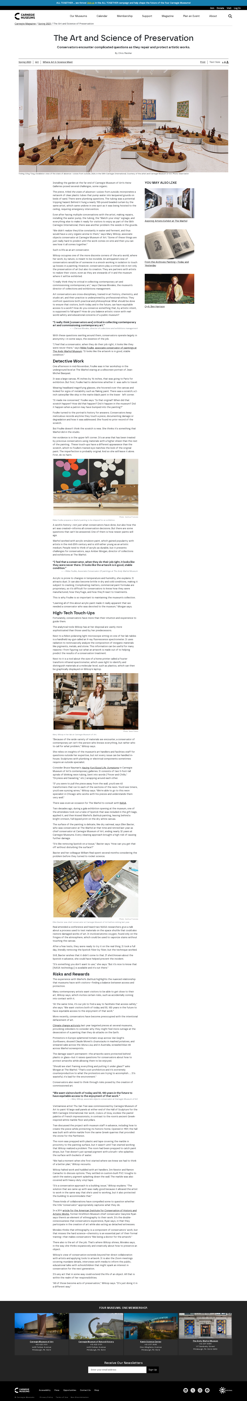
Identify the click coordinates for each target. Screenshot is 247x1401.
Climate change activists (66, 1026)
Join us (90, 3)
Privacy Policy (46, 1397)
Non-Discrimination (80, 1397)
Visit (229, 8)
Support (147, 16)
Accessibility (45, 1390)
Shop (96, 1390)
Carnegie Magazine (25, 24)
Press (56, 1390)
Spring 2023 (44, 24)
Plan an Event (191, 16)
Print (202, 62)
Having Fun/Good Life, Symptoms (100, 768)
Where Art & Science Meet (58, 62)
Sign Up (152, 1370)
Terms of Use (62, 1397)
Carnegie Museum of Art (41, 1342)
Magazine (168, 16)
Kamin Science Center (150, 1342)
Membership (125, 16)
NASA (123, 803)
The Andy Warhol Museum (205, 1341)
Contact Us (85, 1390)
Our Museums (78, 16)
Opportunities (69, 1390)
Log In (237, 8)
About (213, 16)
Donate (220, 8)
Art (37, 62)
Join (212, 8)
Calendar (102, 16)
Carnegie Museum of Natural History (96, 1342)
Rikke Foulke (87, 348)
